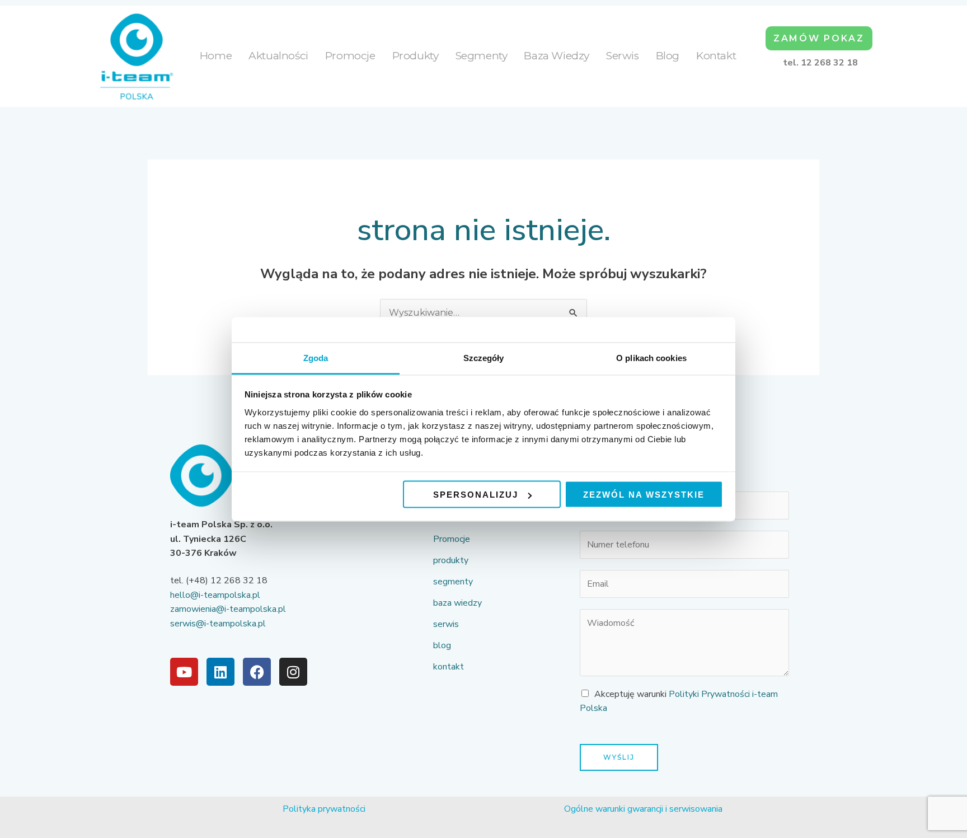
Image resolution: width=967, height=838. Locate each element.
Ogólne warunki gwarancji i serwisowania (643, 809)
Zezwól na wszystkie (644, 494)
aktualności (278, 55)
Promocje (350, 55)
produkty (415, 55)
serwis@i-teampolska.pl (218, 623)
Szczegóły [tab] (483, 357)
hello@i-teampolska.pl (215, 595)
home (216, 55)
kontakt (716, 55)
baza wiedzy (556, 55)
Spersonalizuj (475, 494)
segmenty (482, 55)
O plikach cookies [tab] (651, 357)
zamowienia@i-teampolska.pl (228, 609)
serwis (622, 55)
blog (667, 55)
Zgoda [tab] (315, 357)
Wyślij (619, 757)
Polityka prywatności (324, 809)
